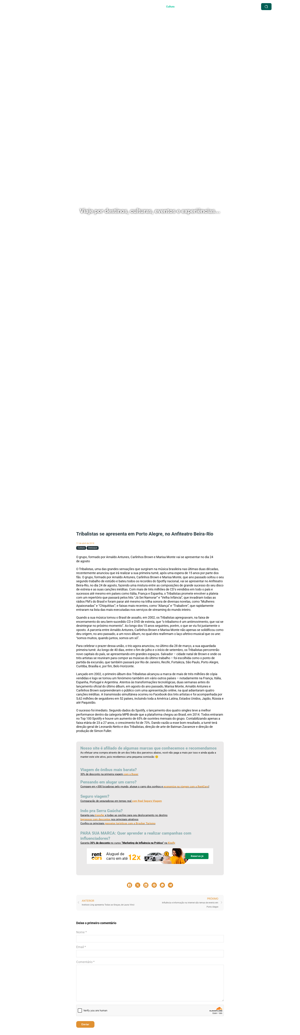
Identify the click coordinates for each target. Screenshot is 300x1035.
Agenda (184, 6)
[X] (137, 885)
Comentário (85, 962)
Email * (81, 947)
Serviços (115, 6)
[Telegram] (170, 885)
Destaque (92, 548)
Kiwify (171, 842)
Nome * (81, 932)
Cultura (170, 6)
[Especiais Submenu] (159, 6)
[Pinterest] (154, 885)
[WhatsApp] (162, 885)
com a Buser (130, 774)
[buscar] (266, 6)
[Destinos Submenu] (139, 6)
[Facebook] (129, 885)
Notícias (198, 6)
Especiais (151, 6)
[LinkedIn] (145, 885)
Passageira (215, 6)
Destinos (131, 6)
